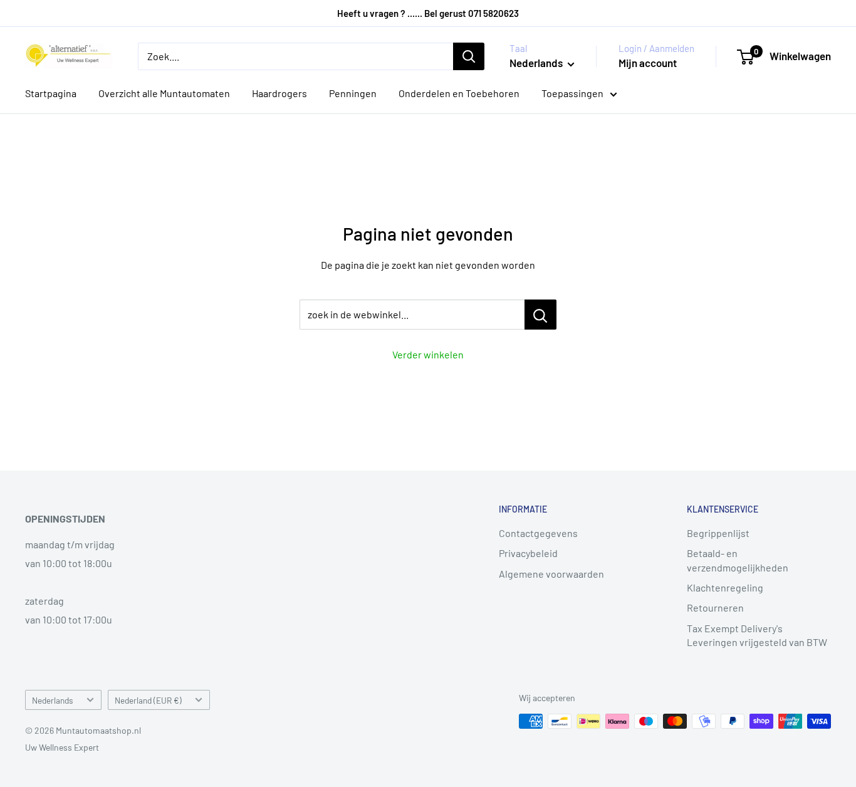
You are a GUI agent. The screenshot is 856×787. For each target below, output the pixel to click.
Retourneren (715, 607)
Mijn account (648, 62)
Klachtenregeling (725, 587)
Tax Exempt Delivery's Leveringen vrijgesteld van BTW (757, 635)
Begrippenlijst (718, 533)
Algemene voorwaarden (551, 574)
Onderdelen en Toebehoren (459, 93)
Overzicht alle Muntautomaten (164, 93)
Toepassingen (572, 93)
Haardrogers (279, 93)
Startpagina (50, 93)
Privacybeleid (528, 553)
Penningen (353, 93)
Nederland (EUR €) (148, 700)
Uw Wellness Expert (62, 747)
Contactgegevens (538, 533)
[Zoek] (468, 56)
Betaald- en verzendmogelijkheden (737, 560)
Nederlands (52, 700)
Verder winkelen (428, 354)
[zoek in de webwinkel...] (540, 315)
